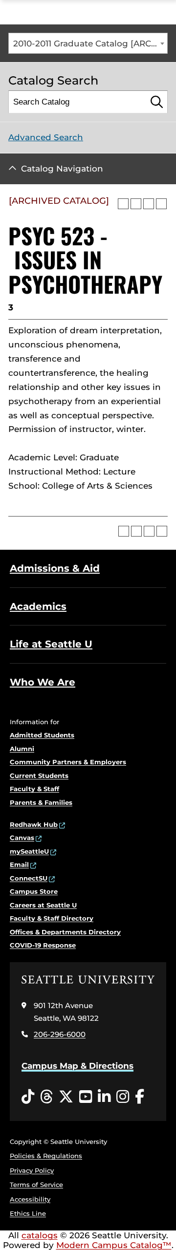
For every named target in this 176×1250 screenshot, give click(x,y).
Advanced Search (45, 137)
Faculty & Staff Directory (51, 918)
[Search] (157, 101)
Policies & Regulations (46, 1156)
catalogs (40, 1235)
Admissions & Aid (55, 568)
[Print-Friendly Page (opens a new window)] (148, 203)
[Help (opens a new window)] (161, 203)
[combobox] (88, 43)
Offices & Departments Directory (65, 932)
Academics (38, 606)
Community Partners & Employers (68, 762)
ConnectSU (28, 878)
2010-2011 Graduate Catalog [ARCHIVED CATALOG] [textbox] (90, 43)
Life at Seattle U (51, 644)
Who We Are (42, 682)
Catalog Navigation (62, 168)
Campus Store (34, 891)
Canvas (22, 837)
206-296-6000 (60, 1034)
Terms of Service (36, 1184)
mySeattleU (29, 851)
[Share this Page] (136, 203)
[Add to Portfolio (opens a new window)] (123, 203)
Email (19, 864)
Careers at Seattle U (43, 905)
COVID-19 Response (43, 945)
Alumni (22, 749)
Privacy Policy (32, 1170)
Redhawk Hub (34, 824)
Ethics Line (28, 1213)
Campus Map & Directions (77, 1066)
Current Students (39, 775)
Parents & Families (41, 802)
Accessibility (30, 1199)
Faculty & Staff (34, 789)
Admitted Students (42, 735)
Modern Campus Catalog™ (114, 1245)
